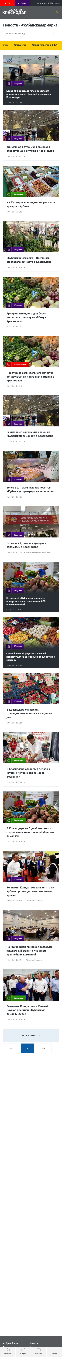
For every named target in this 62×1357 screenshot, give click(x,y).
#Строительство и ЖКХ (44, 44)
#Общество (20, 44)
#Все (5, 44)
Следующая (44, 1048)
